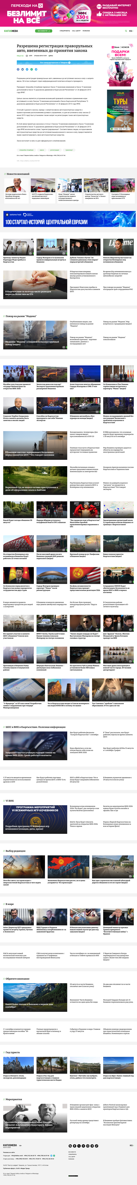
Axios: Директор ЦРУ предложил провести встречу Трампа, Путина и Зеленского (18, 929)
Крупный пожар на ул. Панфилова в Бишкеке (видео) (84, 555)
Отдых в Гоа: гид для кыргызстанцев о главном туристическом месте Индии (49, 1078)
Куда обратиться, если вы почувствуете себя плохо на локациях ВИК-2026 (81, 750)
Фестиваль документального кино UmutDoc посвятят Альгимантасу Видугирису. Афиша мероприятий (28, 1125)
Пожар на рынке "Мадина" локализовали (114, 338)
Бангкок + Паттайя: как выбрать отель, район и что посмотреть (83, 1077)
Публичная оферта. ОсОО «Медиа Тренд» (16, 1168)
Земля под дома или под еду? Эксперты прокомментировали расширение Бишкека (50, 386)
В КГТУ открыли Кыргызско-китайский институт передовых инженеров (42, 196)
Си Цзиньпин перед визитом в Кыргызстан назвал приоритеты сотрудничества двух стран (17, 588)
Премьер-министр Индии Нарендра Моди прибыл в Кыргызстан (14, 260)
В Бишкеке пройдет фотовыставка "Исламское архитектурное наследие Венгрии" (117, 1122)
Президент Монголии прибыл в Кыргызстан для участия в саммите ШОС (85, 289)
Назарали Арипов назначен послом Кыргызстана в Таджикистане (118, 468)
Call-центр (76, 31)
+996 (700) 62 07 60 (43, 1155)
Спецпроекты (65, 31)
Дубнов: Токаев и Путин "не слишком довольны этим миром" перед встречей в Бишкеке (84, 260)
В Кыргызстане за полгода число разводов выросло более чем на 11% (28, 292)
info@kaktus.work (17, 1155)
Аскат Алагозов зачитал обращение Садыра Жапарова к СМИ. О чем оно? (85, 386)
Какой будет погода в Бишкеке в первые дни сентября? (29, 1005)
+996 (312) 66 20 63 (48, 1159)
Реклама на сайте (9, 1152)
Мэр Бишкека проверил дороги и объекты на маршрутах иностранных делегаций (117, 450)
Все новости (42, 31)
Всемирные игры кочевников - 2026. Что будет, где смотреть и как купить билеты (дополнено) (84, 808)
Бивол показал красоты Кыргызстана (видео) (113, 555)
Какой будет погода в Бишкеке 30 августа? (17, 521)
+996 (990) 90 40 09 (22, 1159)
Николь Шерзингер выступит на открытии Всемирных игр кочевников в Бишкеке (117, 260)
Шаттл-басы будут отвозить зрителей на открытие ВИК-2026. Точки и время (84, 824)
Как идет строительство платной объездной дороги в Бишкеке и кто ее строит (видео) (111, 881)
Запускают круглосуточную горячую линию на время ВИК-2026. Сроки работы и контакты (30, 754)
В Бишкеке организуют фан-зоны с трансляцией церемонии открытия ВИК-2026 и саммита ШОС (85, 1107)
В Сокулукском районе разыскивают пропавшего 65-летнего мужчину (116, 604)
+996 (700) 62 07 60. (59, 155)
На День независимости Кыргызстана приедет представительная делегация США (85, 588)
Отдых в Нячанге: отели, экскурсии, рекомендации (14, 1077)
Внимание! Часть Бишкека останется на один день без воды (84, 1001)
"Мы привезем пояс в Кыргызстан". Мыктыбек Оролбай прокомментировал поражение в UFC (85, 523)
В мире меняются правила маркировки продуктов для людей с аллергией (18, 604)
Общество (20, 56)
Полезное (86, 31)
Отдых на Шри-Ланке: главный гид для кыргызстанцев (118, 1077)
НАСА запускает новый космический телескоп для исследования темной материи (16, 955)
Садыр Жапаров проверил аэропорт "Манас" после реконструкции (47, 588)
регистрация (54, 150)
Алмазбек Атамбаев (26, 150)
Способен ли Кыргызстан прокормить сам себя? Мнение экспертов (49, 418)
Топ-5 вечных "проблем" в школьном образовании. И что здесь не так (108, 704)
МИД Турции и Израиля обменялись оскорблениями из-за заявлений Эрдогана (51, 929)
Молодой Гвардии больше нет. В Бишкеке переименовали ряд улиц (118, 1001)
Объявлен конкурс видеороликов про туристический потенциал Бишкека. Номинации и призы (117, 1031)
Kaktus (51, 55)
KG (131, 1145)
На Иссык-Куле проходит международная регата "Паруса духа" (83, 604)
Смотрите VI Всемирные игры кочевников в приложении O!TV (121, 196)
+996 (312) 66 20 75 (30, 1155)
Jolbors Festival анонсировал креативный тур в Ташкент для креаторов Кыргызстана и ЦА (116, 1107)
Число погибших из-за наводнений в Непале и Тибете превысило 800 (85, 954)
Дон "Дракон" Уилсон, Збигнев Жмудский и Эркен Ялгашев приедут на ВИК (116, 636)
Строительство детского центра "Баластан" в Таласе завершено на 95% (95, 196)
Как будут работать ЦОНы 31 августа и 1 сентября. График (118, 749)
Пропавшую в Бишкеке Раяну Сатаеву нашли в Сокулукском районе (16, 668)
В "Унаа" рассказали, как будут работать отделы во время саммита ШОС (118, 734)
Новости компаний (18, 174)
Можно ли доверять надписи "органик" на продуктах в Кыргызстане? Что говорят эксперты (115, 486)
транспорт (69, 150)
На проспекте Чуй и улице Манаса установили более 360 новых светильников (84, 668)
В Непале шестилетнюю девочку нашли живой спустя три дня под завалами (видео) (84, 929)
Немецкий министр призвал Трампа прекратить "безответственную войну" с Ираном (115, 930)
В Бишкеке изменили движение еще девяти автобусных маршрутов (51, 603)
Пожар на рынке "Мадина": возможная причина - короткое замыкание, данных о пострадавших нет (83, 340)
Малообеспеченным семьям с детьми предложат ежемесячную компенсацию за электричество (84, 469)
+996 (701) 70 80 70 (35, 1159)
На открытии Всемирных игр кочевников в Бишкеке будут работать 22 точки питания (16, 556)
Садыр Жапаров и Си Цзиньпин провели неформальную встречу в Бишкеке (51, 260)
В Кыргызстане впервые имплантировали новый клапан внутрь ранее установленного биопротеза (84, 275)
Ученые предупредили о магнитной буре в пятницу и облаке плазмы (48, 1031)
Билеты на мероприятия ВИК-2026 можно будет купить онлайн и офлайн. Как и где (118, 808)
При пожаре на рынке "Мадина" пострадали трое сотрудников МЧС (118, 288)
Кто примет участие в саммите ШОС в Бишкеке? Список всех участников (16, 636)
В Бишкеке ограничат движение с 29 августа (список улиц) (117, 779)
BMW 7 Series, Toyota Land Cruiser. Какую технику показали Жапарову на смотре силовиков (50, 636)
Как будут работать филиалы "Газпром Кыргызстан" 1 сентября (84, 733)
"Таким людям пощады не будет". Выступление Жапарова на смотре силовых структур (85, 636)
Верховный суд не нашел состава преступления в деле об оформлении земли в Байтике (31, 488)
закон (42, 150)
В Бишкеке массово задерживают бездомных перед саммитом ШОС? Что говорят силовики (29, 453)
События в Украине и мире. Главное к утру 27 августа (85, 1030)
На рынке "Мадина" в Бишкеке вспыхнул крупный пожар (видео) (32, 343)
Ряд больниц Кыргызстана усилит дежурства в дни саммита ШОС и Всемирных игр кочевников (84, 485)
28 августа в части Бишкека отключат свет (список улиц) (82, 985)
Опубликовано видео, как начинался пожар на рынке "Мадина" (81, 324)
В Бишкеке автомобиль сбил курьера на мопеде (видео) (82, 417)
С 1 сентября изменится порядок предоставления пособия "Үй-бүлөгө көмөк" (17, 1031)
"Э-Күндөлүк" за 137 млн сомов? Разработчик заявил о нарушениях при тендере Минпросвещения (22, 705)
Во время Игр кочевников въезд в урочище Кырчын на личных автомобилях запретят (117, 274)
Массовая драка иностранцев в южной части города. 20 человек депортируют (117, 668)
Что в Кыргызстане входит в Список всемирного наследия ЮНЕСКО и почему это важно (68, 704)
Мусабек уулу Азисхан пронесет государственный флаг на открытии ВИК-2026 (17, 386)
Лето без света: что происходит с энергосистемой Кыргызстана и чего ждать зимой (22, 882)
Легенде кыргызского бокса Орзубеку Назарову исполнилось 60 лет (15, 196)
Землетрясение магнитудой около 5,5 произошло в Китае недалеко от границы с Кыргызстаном (118, 522)
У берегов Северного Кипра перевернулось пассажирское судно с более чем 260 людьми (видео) (116, 956)
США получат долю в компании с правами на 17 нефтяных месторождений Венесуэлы (50, 955)
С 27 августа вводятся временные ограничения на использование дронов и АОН (17, 780)
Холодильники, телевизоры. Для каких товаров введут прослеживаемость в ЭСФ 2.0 (84, 434)
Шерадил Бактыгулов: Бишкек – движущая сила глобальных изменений (50, 668)
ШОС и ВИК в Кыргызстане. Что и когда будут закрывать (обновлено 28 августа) (84, 780)
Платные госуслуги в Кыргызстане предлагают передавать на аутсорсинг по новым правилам (85, 450)
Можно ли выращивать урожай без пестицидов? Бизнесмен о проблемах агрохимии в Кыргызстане (118, 419)
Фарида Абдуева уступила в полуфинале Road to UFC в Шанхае (51, 521)
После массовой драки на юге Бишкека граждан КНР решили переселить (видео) (50, 556)
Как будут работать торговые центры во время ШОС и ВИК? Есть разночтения (51, 780)
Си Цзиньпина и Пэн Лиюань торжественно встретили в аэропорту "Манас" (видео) (115, 386)
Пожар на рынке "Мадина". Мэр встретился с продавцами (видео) (117, 323)
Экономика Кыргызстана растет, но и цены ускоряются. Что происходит (66, 881)
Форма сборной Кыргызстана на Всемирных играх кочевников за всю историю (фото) (117, 824)
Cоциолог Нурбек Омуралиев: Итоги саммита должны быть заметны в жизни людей (16, 418)
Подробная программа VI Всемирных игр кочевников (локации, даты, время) (27, 827)
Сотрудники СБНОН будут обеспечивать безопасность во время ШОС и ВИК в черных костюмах (116, 589)
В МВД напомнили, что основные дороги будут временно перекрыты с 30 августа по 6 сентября (118, 434)
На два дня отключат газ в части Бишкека (116, 985)
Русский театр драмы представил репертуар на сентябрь (84, 1121)
